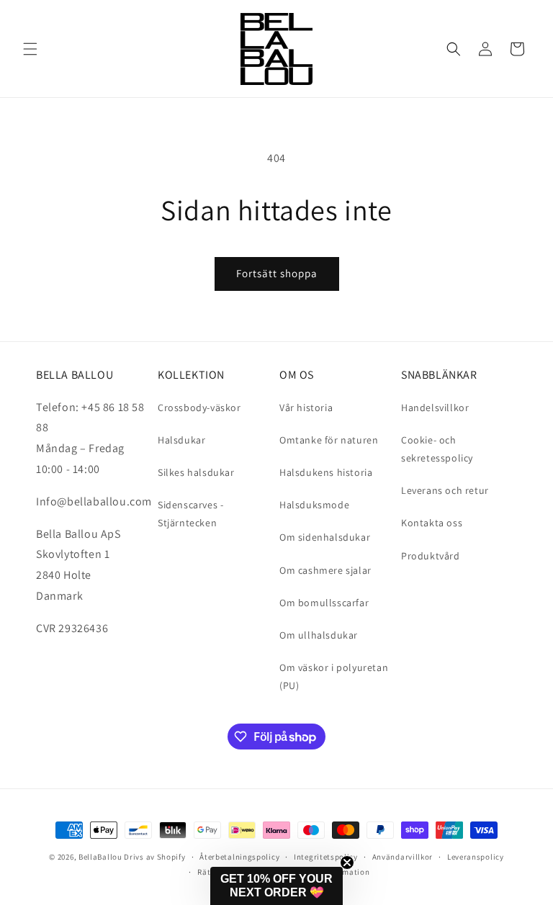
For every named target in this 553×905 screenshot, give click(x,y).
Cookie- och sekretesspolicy (437, 448)
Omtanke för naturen (328, 439)
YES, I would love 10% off (145, 797)
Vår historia (306, 407)
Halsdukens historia (325, 472)
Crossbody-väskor (199, 407)
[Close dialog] (522, 524)
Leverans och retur (445, 490)
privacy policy (157, 837)
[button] (30, 49)
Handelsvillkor (435, 407)
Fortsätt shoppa (277, 273)
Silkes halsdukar (196, 472)
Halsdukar (181, 439)
